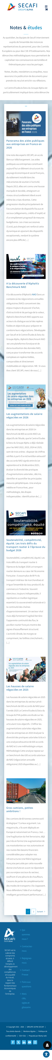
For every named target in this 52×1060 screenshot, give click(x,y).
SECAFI (41, 1027)
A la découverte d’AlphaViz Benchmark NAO (22, 285)
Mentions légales (29, 1031)
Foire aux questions (26, 984)
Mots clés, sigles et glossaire (26, 1000)
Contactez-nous (26, 948)
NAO (34, 294)
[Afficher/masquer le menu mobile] (46, 6)
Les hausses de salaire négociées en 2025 (20, 688)
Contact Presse (26, 972)
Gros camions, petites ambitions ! (19, 809)
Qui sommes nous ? (26, 934)
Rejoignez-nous (26, 960)
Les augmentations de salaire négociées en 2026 (24, 415)
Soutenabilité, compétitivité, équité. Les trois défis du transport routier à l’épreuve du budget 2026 (25, 545)
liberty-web (42, 1036)
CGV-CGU (22, 1036)
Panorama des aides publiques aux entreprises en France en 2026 (25, 144)
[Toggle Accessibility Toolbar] (46, 1054)
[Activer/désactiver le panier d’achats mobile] (46, 9)
